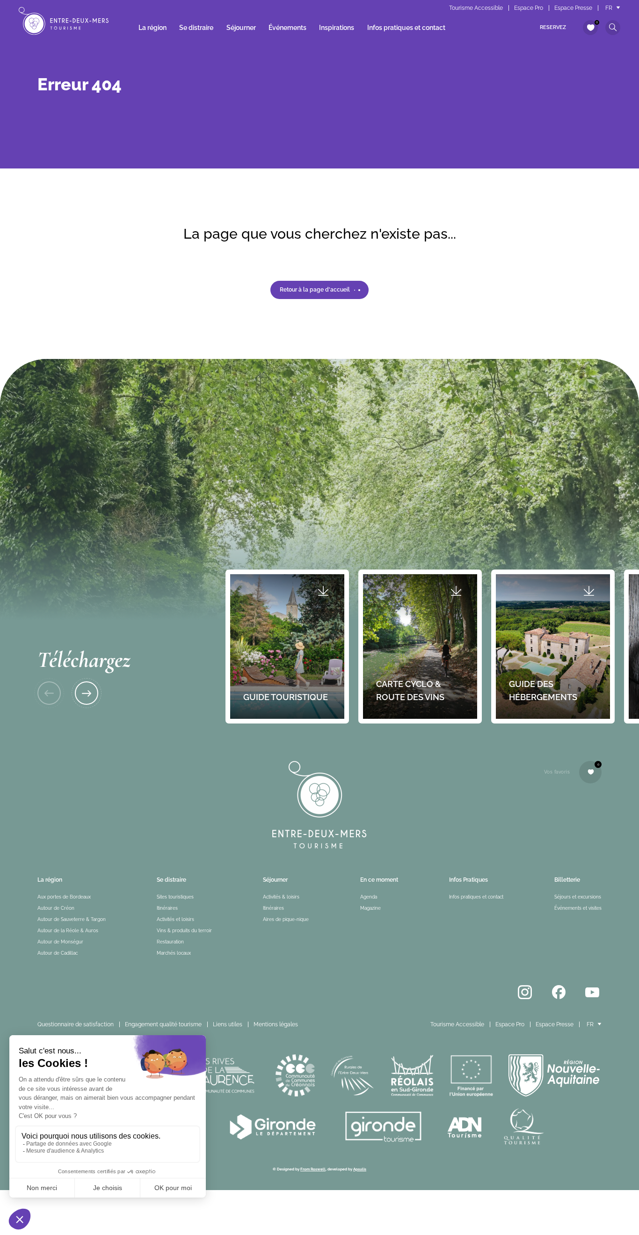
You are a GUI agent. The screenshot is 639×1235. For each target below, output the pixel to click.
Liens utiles (227, 1024)
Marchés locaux (174, 953)
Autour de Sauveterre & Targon (71, 919)
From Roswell (313, 1169)
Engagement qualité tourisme (163, 1024)
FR (608, 8)
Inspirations (336, 27)
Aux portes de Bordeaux (64, 896)
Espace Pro (528, 8)
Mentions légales (276, 1024)
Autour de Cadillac (57, 953)
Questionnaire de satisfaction (75, 1024)
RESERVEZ (553, 27)
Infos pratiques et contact (406, 27)
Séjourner (241, 27)
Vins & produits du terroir (184, 930)
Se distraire (196, 27)
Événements (287, 27)
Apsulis (359, 1169)
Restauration (170, 941)
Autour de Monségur (60, 941)
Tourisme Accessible (476, 8)
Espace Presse (573, 8)
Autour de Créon (55, 908)
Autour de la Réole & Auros (67, 930)
